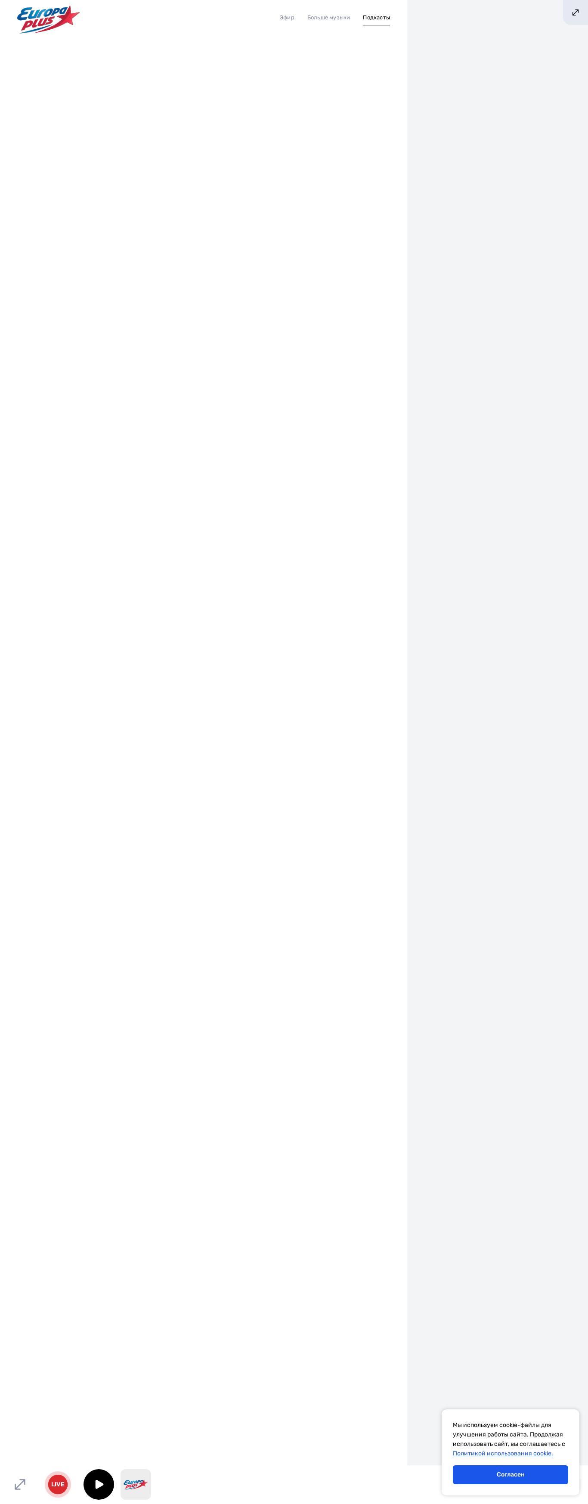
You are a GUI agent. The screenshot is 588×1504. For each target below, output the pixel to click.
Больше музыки (328, 17)
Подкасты (376, 17)
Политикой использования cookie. (503, 1453)
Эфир (287, 17)
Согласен (511, 1474)
